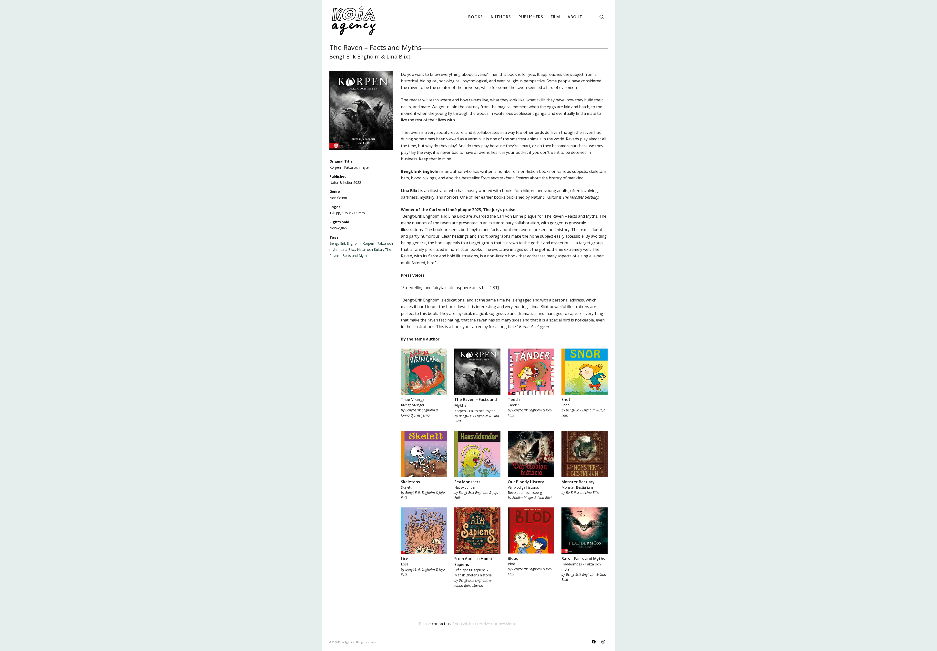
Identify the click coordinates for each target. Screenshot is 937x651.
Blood (513, 558)
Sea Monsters (467, 482)
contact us (441, 623)
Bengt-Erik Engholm (345, 243)
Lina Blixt (348, 249)
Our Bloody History (526, 482)
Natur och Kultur (370, 249)
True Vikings (413, 399)
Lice (404, 558)
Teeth (514, 399)
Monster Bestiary (578, 482)
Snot (565, 399)
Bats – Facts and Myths (583, 558)
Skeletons (410, 482)
